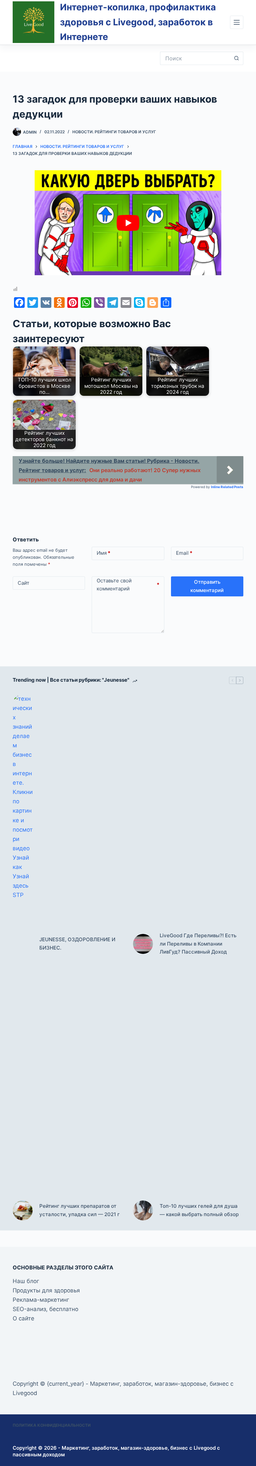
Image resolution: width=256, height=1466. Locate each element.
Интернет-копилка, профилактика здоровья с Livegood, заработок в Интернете (138, 22)
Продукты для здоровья (46, 1290)
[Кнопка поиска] (236, 58)
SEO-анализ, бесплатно (45, 1309)
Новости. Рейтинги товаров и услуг (114, 131)
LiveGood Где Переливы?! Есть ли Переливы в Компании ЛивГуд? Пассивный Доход (198, 943)
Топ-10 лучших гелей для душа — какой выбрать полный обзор (199, 1210)
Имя (103, 553)
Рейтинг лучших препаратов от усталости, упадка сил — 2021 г (79, 1210)
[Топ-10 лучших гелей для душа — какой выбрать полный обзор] (143, 1210)
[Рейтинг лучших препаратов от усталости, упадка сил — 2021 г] (23, 1210)
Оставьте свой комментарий (128, 584)
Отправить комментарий (207, 586)
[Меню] (236, 22)
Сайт (23, 583)
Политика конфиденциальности (52, 1425)
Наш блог (26, 1281)
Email (184, 553)
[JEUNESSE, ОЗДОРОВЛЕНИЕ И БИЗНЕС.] (23, 944)
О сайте (23, 1318)
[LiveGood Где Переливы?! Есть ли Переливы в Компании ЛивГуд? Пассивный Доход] (143, 944)
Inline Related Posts (227, 487)
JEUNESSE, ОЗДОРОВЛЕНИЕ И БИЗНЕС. (77, 943)
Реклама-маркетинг (41, 1299)
